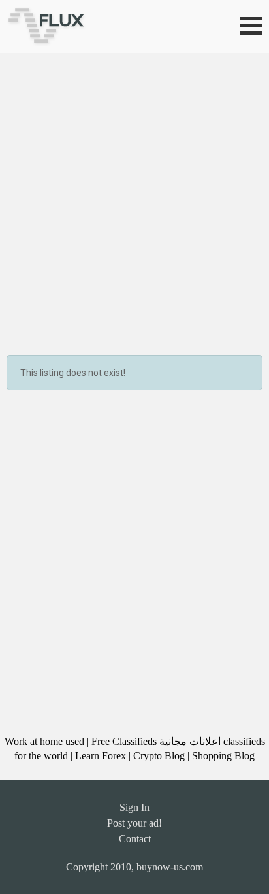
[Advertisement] (134, 194)
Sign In (134, 807)
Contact (135, 838)
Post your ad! (134, 823)
